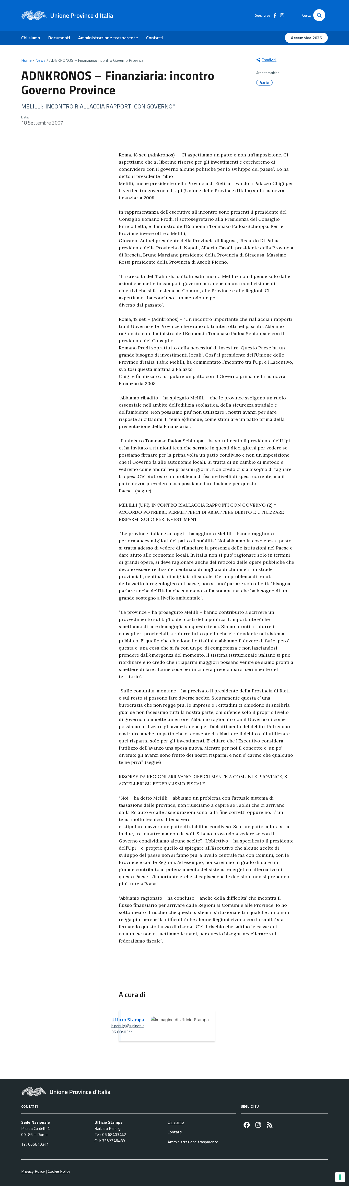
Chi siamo (30, 37)
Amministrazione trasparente (108, 37)
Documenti (59, 37)
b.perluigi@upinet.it (127, 1026)
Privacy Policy (33, 1171)
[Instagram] (258, 1125)
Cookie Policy (59, 1171)
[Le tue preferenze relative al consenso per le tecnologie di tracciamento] (340, 1177)
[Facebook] (246, 1125)
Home (26, 60)
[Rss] (269, 1125)
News (40, 60)
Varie (264, 82)
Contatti (154, 37)
